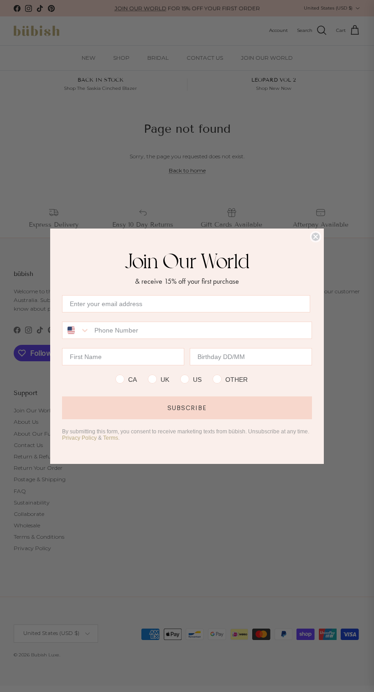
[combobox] (76, 330)
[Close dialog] (315, 236)
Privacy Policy (79, 438)
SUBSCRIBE (187, 408)
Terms (110, 438)
